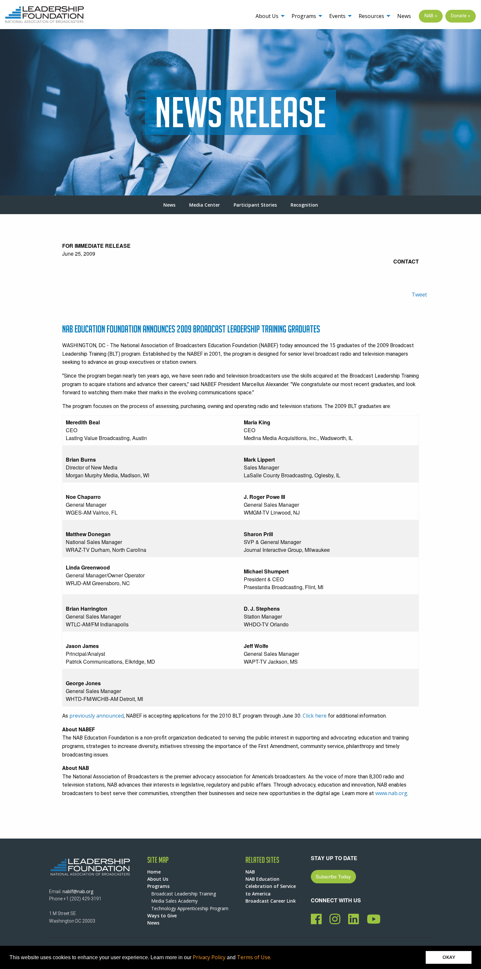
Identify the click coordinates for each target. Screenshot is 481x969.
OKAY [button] (448, 957)
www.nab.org (391, 793)
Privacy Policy (209, 957)
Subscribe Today (333, 876)
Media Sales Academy (174, 901)
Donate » (460, 16)
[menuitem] (268, 16)
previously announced (96, 715)
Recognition (304, 205)
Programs (304, 16)
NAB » (430, 16)
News (404, 16)
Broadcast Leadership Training (183, 894)
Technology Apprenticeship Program (189, 908)
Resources (371, 16)
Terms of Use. (254, 957)
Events (337, 16)
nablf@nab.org (77, 891)
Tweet (419, 294)
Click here (315, 715)
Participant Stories (255, 205)
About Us (267, 16)
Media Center (204, 205)
